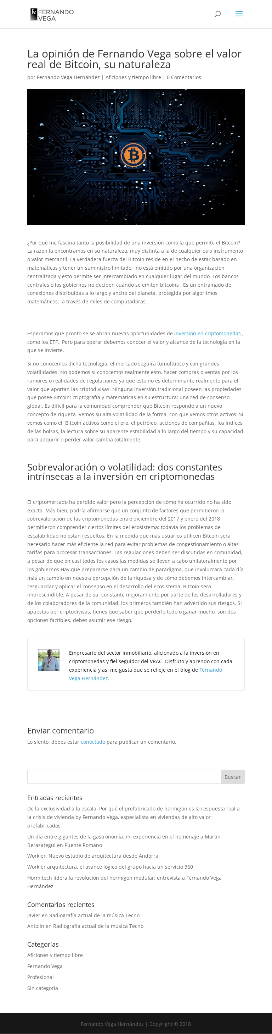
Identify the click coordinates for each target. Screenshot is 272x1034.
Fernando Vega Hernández (68, 77)
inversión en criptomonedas (207, 333)
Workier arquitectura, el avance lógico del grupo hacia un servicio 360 (110, 866)
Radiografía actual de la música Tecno (94, 915)
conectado (93, 741)
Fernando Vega (45, 966)
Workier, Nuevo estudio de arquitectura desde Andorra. (93, 855)
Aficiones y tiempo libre (133, 77)
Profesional (40, 977)
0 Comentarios (184, 77)
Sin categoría (42, 988)
